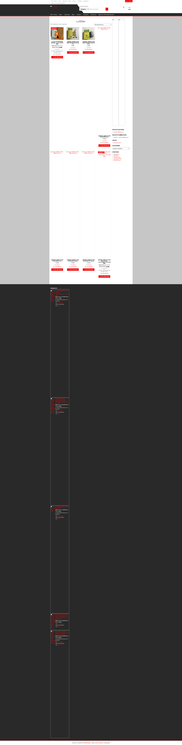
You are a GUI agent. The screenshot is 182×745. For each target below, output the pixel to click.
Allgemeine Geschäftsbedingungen (58, 3)
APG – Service (54, 1)
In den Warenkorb (57, 57)
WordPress (87, 743)
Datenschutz (86, 1)
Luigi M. (115, 137)
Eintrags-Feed (117, 157)
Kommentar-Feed (118, 158)
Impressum (80, 1)
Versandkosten (58, 54)
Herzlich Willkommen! (118, 132)
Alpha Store (98, 743)
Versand (58, 49)
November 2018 (117, 142)
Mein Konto (65, 1)
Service (74, 1)
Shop (59, 1)
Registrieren (116, 154)
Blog (69, 1)
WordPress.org (117, 160)
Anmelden (116, 155)
